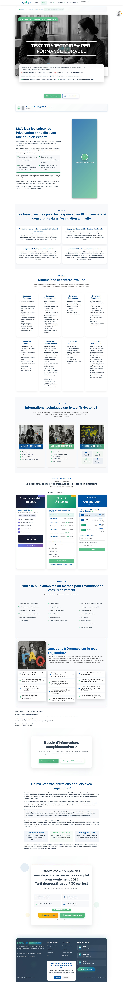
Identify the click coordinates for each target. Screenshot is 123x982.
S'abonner (92, 549)
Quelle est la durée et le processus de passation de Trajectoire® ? (59, 683)
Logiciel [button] (51, 2)
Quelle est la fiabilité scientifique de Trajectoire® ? (91, 673)
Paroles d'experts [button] (71, 2)
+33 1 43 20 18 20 (86, 956)
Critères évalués (71, 96)
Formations (65, 955)
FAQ (48, 955)
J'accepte (57, 977)
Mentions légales (98, 977)
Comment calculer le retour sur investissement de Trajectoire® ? (91, 696)
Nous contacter (31, 545)
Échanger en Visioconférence (72, 761)
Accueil (37, 2)
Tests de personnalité (67, 952)
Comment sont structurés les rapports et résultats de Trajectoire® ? (60, 691)
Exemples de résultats (48, 761)
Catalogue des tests (52, 946)
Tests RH (64, 949)
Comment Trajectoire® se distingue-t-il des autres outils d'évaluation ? (31, 688)
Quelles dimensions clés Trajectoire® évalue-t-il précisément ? (29, 696)
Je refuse (65, 977)
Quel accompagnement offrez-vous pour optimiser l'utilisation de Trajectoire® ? (90, 688)
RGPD (104, 977)
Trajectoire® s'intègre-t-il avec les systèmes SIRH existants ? (61, 699)
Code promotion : (53, 554)
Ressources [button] (60, 2)
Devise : (51, 492)
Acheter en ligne (53, 96)
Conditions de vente (88, 977)
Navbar (27, 2)
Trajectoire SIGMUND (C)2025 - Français (38, 107)
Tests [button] (43, 2)
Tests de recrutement (67, 946)
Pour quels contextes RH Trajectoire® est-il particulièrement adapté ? (59, 674)
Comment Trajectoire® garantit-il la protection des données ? (91, 680)
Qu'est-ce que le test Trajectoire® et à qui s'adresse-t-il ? (32, 673)
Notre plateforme (51, 952)
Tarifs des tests (50, 949)
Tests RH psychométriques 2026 (36, 9)
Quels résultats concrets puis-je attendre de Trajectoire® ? (31, 680)
